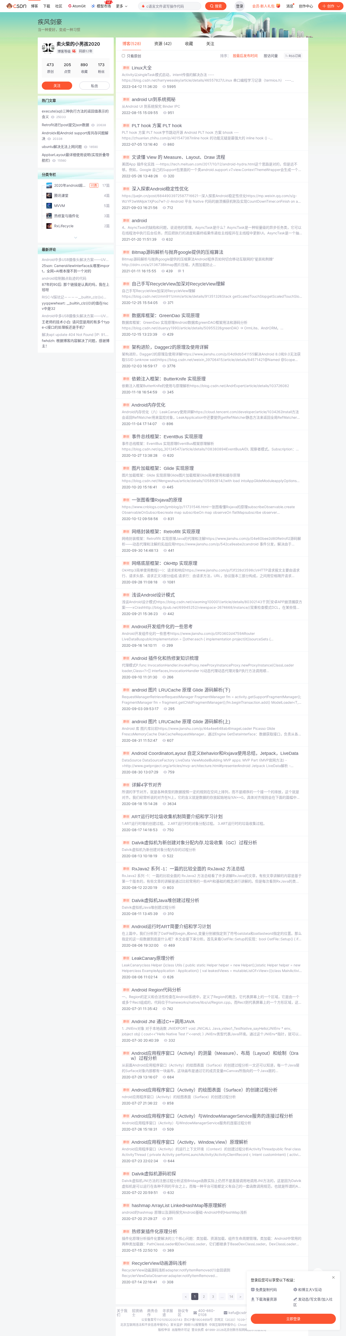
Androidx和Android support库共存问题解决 (75, 136)
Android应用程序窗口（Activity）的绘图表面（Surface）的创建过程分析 (200, 1090)
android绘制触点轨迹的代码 (64, 278)
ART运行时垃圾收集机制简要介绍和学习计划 (173, 816)
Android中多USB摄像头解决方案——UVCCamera (76, 259)
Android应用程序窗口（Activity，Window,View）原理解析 (185, 1142)
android (135, 220)
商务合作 (152, 1313)
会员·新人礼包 (264, 6)
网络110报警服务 (195, 1325)
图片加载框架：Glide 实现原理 (158, 468)
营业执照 (197, 1330)
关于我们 (122, 1313)
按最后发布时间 (245, 55)
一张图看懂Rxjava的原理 (152, 500)
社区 (58, 6)
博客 (34, 6)
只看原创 (133, 56)
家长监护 (176, 1325)
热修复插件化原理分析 (150, 1231)
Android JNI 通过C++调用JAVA (159, 1021)
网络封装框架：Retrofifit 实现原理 (161, 531)
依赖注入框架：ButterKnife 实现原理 (164, 378)
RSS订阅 (295, 56)
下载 (46, 6)
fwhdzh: (49, 340)
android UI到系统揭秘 (149, 99)
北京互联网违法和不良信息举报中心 (144, 1325)
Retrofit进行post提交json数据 (74, 125)
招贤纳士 (137, 1313)
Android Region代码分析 (152, 990)
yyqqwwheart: (54, 303)
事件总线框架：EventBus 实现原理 (163, 436)
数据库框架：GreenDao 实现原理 (161, 315)
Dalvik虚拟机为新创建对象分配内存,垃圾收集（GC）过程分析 (190, 842)
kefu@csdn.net (241, 1313)
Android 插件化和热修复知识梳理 (161, 658)
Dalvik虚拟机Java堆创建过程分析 (161, 900)
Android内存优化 (144, 405)
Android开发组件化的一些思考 (158, 626)
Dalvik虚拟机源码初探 (149, 1173)
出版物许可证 (181, 1330)
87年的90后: (52, 284)
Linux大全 (137, 67)
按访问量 (271, 55)
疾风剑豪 (50, 21)
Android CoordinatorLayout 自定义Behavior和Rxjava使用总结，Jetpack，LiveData (210, 753)
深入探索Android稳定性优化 (155, 189)
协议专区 (183, 1313)
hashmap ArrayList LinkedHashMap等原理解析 (174, 1205)
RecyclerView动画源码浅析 (155, 1263)
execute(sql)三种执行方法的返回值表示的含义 (75, 114)
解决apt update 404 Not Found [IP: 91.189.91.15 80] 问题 (76, 334)
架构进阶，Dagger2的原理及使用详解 (165, 347)
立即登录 (293, 1319)
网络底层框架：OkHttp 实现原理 (160, 563)
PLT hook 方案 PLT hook (152, 125)
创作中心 (306, 6)
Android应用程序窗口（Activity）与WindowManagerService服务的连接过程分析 (208, 1116)
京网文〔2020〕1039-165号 (234, 1320)
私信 (94, 86)
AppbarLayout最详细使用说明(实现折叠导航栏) (75, 157)
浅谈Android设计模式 (149, 595)
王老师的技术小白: (57, 322)
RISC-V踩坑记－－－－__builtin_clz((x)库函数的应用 (76, 297)
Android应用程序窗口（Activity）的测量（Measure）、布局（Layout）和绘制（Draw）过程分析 (210, 1056)
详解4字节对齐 (142, 785)
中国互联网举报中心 (222, 1325)
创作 (330, 6)
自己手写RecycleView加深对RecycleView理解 (174, 284)
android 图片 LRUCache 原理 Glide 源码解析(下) (176, 690)
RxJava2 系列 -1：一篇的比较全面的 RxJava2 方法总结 (184, 868)
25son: (48, 265)
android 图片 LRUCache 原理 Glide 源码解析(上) (176, 721)
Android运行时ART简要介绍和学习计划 (167, 926)
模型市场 (104, 6)
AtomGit (79, 6)
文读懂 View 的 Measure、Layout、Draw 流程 (174, 157)
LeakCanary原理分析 (149, 958)
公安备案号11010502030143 (161, 1320)
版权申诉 (164, 1330)
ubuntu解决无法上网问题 (70, 146)
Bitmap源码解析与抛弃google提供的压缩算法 (173, 252)
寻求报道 (167, 1313)
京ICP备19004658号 (198, 1320)
